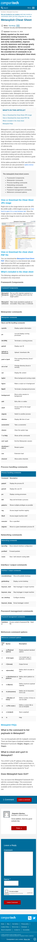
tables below (29, 165)
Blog (8, 924)
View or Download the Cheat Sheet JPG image (17, 115)
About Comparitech (6, 930)
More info (27, 939)
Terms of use (15, 927)
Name (6, 879)
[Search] (2, 8)
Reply (18, 828)
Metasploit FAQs (8, 123)
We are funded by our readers (10, 14)
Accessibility (26, 930)
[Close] (35, 939)
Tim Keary (12, 25)
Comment (8, 850)
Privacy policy (25, 924)
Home (2, 924)
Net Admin (3, 11)
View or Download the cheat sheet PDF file (16, 118)
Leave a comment (24, 800)
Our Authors (15, 924)
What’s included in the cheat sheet (13, 121)
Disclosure (24, 927)
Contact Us (17, 930)
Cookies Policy (5, 927)
